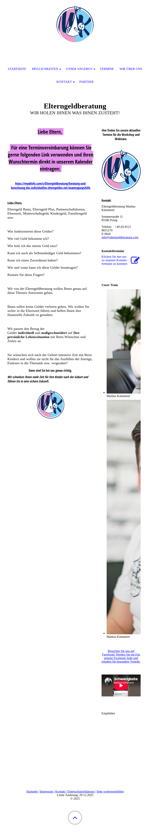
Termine (107, 69)
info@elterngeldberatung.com (120, 237)
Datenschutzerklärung (81, 791)
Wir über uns (131, 69)
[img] (75, 24)
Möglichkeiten (45, 69)
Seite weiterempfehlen (110, 791)
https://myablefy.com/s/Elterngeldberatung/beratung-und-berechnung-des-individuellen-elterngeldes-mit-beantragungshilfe (50, 185)
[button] (75, 817)
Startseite (32, 791)
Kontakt (60, 791)
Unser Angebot (79, 69)
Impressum (47, 791)
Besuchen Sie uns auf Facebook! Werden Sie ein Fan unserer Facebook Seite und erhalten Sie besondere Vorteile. (121, 656)
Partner (86, 81)
